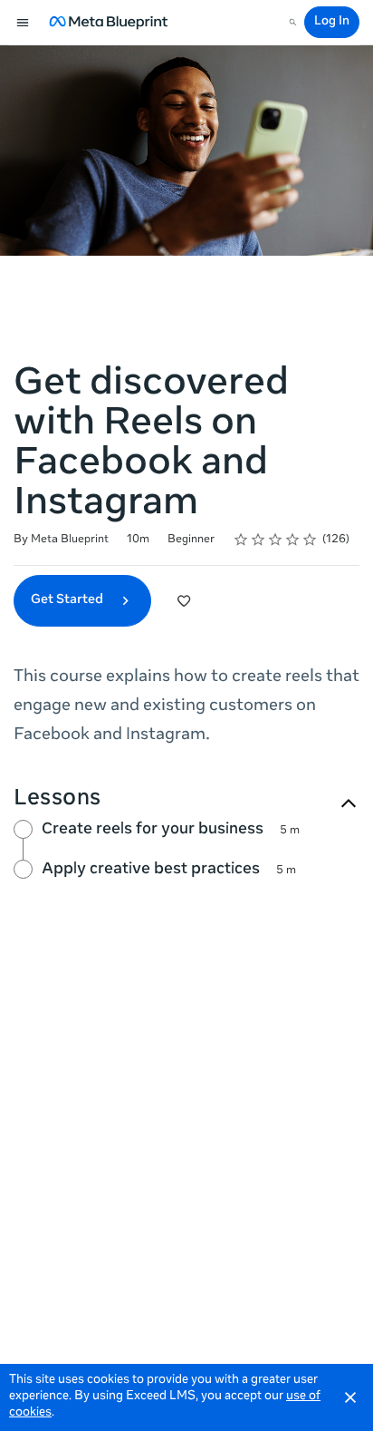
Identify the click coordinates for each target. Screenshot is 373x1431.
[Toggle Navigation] (23, 22)
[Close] (350, 1397)
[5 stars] (310, 539)
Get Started (68, 600)
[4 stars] (292, 539)
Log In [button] (331, 22)
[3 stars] (275, 539)
